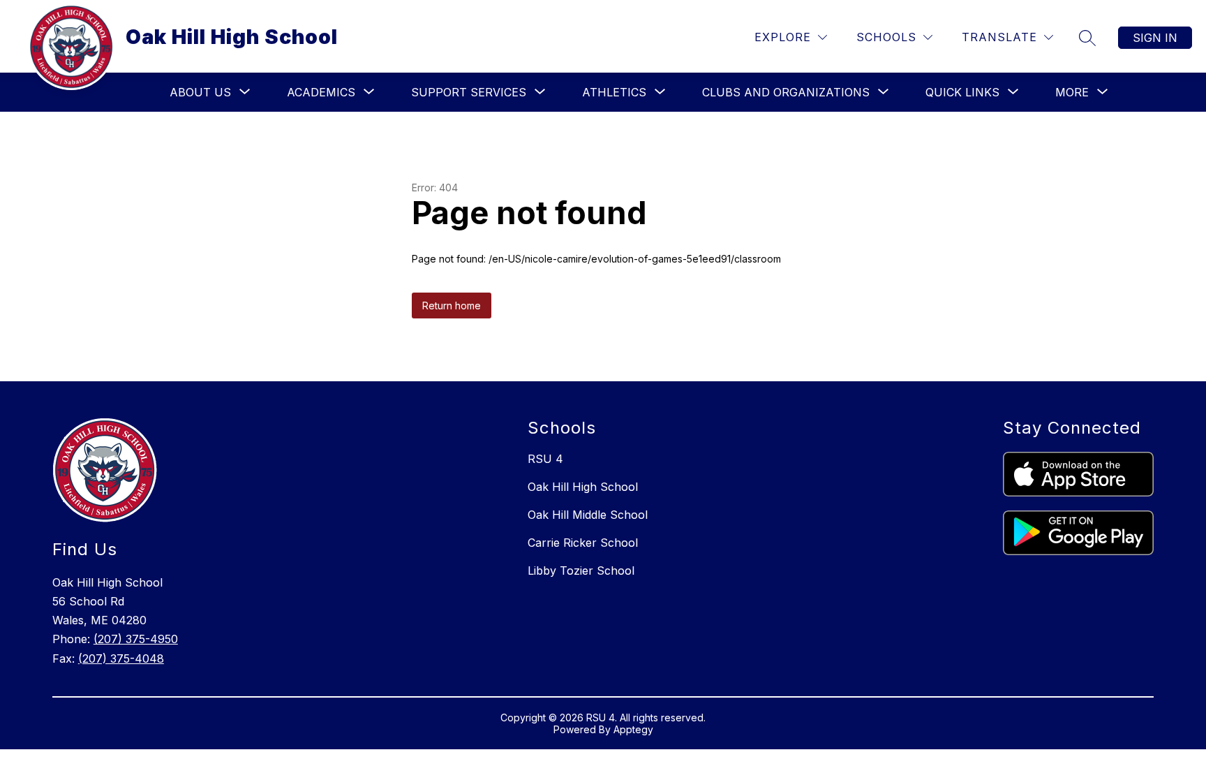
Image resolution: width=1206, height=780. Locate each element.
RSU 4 (545, 459)
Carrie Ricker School (583, 543)
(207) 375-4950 (136, 639)
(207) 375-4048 (121, 658)
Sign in (1155, 38)
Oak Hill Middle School (588, 515)
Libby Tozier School (581, 570)
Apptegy (633, 729)
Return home (451, 305)
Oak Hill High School (583, 487)
